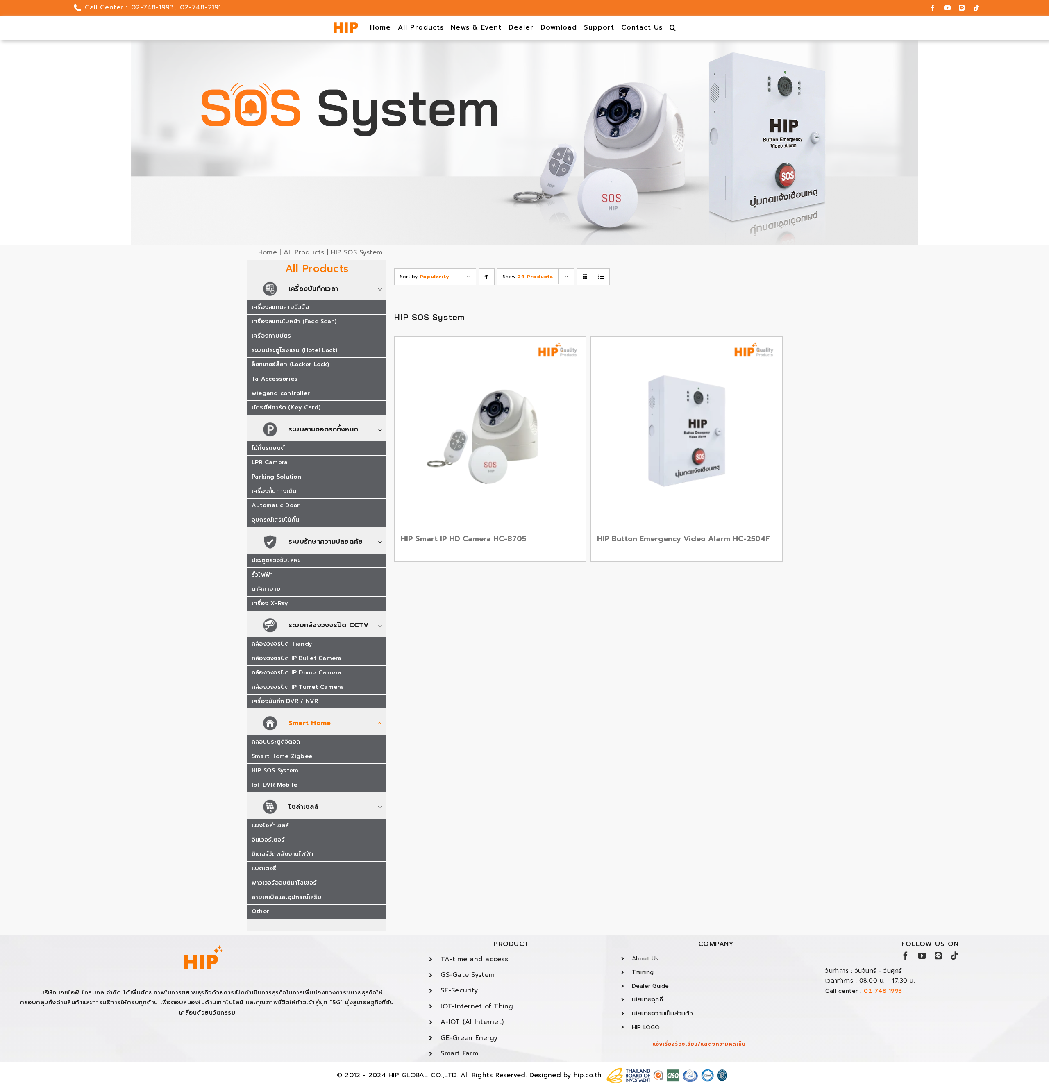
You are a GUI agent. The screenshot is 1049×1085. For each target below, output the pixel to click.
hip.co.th (588, 1075)
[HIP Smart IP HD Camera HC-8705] (490, 432)
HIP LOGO (646, 1027)
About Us (645, 958)
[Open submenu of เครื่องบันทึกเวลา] (382, 289)
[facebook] (932, 8)
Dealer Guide (650, 986)
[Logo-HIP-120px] (346, 25)
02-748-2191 (200, 7)
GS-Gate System (467, 975)
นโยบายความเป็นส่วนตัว (662, 1013)
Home (267, 252)
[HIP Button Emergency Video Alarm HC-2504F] (686, 432)
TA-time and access (474, 959)
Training (643, 972)
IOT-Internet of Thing (476, 1006)
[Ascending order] (487, 276)
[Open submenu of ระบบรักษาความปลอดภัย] (382, 542)
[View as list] (601, 277)
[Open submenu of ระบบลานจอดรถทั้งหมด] (382, 430)
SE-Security (459, 990)
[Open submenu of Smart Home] (382, 724)
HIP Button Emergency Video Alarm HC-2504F (683, 539)
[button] (673, 28)
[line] (962, 8)
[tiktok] (976, 8)
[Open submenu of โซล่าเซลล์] (382, 807)
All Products (304, 252)
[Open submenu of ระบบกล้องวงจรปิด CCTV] (382, 626)
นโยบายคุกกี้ (647, 999)
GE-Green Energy (468, 1038)
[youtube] (947, 8)
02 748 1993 (883, 991)
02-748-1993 (152, 7)
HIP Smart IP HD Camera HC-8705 (463, 539)
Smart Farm (459, 1053)
